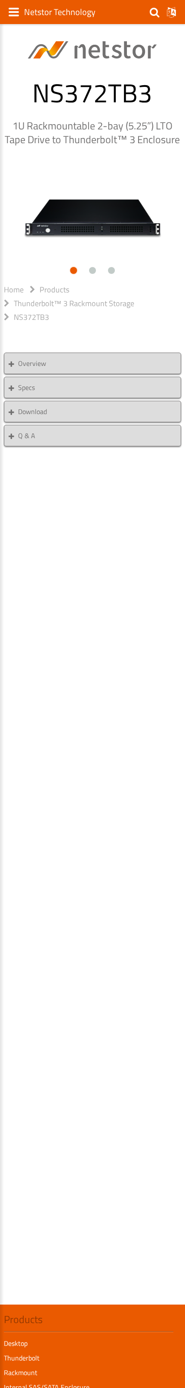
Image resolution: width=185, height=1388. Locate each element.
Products (54, 289)
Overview (32, 363)
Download (32, 411)
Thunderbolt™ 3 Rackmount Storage (74, 303)
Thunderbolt (22, 1358)
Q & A (26, 435)
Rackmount (20, 1372)
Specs (26, 387)
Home (14, 289)
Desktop (16, 1343)
